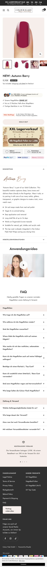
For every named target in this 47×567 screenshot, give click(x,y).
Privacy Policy (8, 485)
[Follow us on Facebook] (5, 538)
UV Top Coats (31, 490)
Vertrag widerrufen (9, 509)
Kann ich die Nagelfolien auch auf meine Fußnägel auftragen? (22, 358)
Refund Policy (8, 494)
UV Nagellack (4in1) (33, 485)
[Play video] (23, 265)
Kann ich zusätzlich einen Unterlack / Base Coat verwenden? (21, 375)
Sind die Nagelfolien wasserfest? (15, 329)
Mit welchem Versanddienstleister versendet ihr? (21, 429)
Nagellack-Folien (32, 481)
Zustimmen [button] (23, 564)
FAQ (4, 502)
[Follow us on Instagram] (10, 538)
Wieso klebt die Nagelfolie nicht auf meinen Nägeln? (20, 337)
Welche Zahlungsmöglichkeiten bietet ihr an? (20, 408)
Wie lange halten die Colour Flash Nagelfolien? (21, 390)
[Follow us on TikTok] (15, 538)
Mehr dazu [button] (22, 560)
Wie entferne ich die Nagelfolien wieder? (19, 322)
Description (8, 169)
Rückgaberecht (8, 490)
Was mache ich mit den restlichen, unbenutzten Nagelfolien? (21, 348)
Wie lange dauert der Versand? (15, 415)
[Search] (8, 10)
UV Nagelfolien (31, 477)
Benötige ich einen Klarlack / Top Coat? (18, 366)
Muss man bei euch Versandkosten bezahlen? (20, 422)
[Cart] (43, 10)
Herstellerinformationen (14, 240)
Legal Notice (7, 477)
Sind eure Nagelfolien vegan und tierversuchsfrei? (22, 383)
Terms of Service (9, 481)
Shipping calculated (18, 83)
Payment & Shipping (10, 498)
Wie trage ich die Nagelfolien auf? (16, 315)
